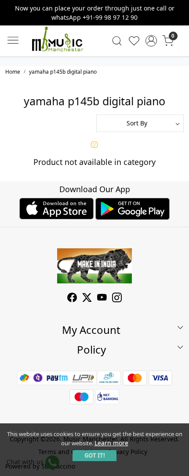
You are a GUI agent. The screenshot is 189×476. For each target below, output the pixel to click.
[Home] (57, 41)
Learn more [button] (111, 443)
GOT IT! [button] (94, 455)
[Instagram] (117, 298)
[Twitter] (87, 298)
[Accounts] (151, 41)
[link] (117, 41)
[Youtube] (102, 298)
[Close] (179, 10)
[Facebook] (72, 298)
